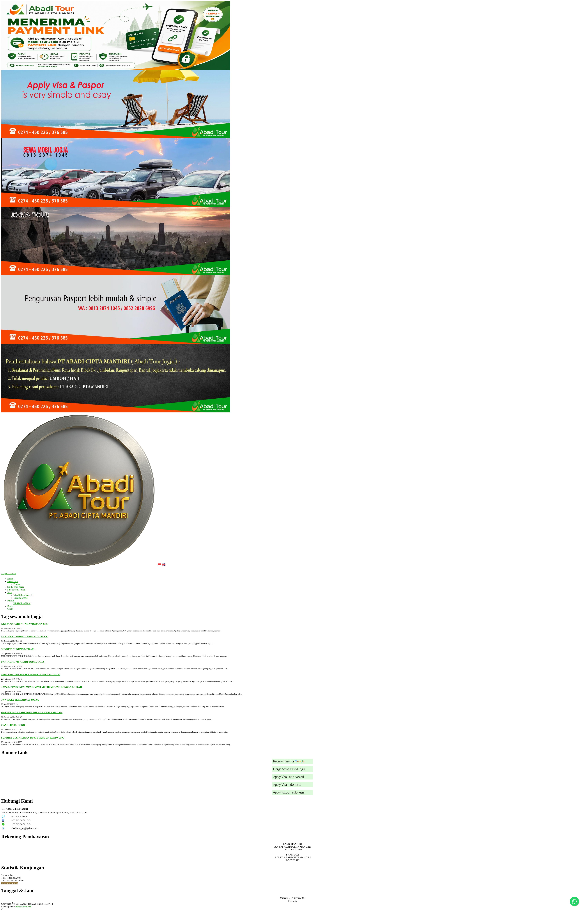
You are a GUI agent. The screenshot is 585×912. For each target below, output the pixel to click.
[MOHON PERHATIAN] (115, 411)
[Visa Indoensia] (292, 786)
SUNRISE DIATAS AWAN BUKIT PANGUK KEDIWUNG (32, 737)
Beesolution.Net (23, 906)
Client (10, 609)
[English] (164, 567)
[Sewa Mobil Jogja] (115, 206)
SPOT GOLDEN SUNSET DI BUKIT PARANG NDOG (30, 674)
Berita (10, 606)
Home (10, 578)
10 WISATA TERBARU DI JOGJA (20, 699)
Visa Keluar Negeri (22, 595)
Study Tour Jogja (15, 587)
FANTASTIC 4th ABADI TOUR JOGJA (22, 662)
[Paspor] (292, 794)
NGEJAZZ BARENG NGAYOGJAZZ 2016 (24, 624)
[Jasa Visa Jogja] (115, 137)
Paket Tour (12, 581)
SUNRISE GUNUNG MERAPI (17, 649)
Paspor (10, 600)
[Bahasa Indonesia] (160, 567)
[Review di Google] (292, 763)
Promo (16, 584)
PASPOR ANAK (21, 603)
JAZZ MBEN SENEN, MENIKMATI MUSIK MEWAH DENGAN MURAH (41, 687)
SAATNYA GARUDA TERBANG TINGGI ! (24, 636)
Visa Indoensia (20, 598)
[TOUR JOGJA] (115, 274)
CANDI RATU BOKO (13, 725)
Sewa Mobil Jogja (16, 589)
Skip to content (8, 573)
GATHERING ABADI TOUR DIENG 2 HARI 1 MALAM (31, 712)
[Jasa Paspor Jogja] (115, 343)
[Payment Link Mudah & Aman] (115, 69)
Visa (9, 592)
